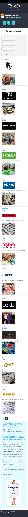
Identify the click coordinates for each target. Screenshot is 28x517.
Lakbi (3, 298)
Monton (4, 119)
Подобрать (6, 54)
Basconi (4, 89)
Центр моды (5, 59)
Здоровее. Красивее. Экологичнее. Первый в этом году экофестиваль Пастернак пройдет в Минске (12, 424)
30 (9, 23)
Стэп (3, 358)
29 (4, 23)
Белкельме (5, 208)
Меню (5, 1)
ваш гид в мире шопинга (14, 7)
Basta (3, 388)
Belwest (4, 149)
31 (13, 23)
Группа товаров (4, 46)
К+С (3, 179)
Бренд (2, 37)
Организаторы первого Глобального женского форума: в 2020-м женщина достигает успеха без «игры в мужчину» (14, 437)
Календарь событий (11, 15)
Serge (3, 268)
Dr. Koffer (4, 328)
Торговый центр (4, 42)
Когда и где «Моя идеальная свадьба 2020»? (13, 461)
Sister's (4, 238)
